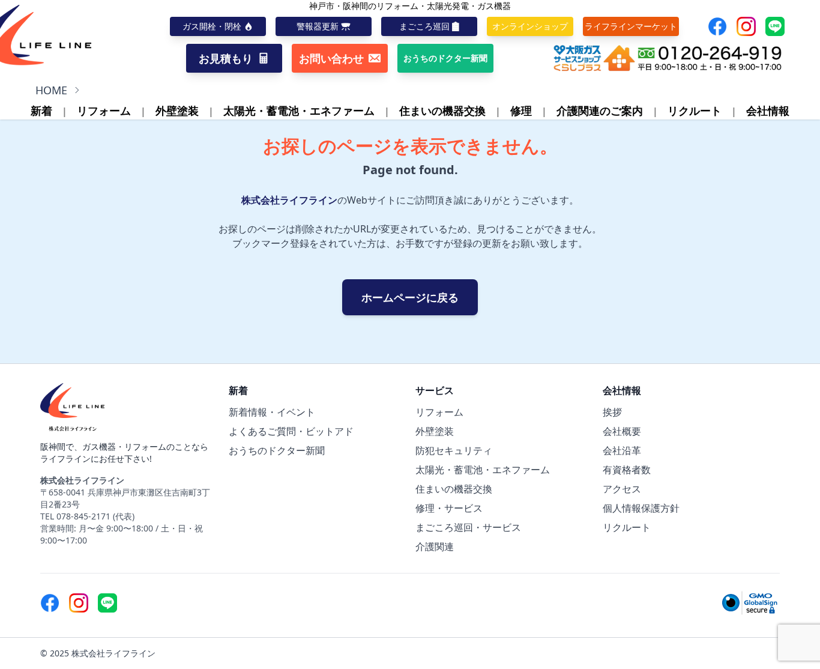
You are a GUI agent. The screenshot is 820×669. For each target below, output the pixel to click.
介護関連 (434, 546)
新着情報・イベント (272, 412)
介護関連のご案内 (599, 110)
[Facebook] (717, 26)
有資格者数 (627, 469)
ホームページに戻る (410, 297)
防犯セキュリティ (453, 450)
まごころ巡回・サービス (468, 527)
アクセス (622, 488)
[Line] (775, 26)
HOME (51, 90)
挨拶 (612, 412)
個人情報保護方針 (641, 508)
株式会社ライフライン (289, 200)
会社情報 (767, 110)
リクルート (695, 110)
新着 (41, 110)
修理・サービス (449, 508)
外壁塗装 (177, 110)
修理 (521, 110)
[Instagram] (746, 26)
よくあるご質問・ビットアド (291, 431)
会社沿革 (622, 450)
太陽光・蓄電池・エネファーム (299, 110)
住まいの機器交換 (442, 110)
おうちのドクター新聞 (277, 450)
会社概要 (622, 431)
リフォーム (104, 110)
